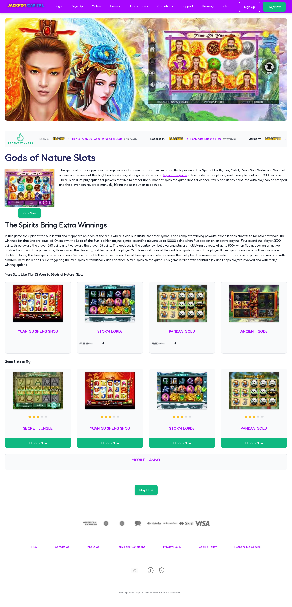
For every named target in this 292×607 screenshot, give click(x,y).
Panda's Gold (182, 331)
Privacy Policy (172, 546)
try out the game (175, 175)
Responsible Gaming (247, 546)
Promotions (165, 6)
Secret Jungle (38, 428)
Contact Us (62, 546)
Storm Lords (110, 331)
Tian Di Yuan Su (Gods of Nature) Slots (86, 138)
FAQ (34, 546)
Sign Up (77, 6)
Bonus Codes (138, 6)
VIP (224, 6)
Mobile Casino (146, 460)
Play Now (274, 7)
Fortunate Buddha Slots (195, 138)
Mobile (96, 6)
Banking (208, 6)
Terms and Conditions (131, 546)
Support (187, 6)
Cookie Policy (208, 546)
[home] (26, 10)
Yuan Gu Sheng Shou (38, 331)
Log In (59, 6)
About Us (93, 546)
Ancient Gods (254, 331)
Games (115, 6)
